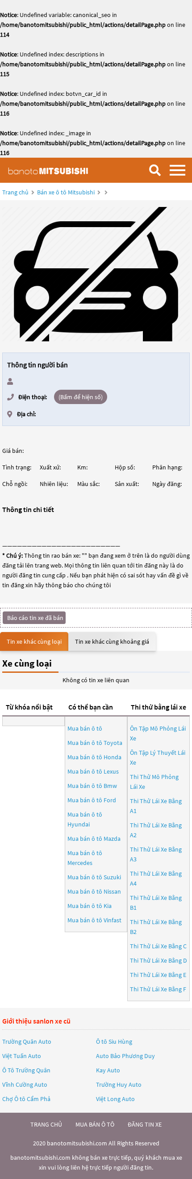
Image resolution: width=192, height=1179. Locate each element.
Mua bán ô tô (84, 728)
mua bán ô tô (94, 1124)
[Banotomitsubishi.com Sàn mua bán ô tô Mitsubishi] (51, 170)
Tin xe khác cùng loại (34, 641)
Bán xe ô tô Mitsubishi (66, 192)
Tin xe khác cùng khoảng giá (112, 641)
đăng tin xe (145, 1124)
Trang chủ (15, 192)
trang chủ (46, 1124)
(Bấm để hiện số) (80, 397)
